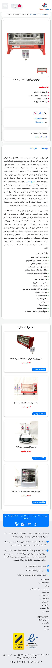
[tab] (44, 148)
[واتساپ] (23, 524)
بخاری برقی (32, 14)
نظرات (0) (33, 148)
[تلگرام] (29, 524)
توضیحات (44, 148)
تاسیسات (41, 14)
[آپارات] (17, 524)
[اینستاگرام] (35, 524)
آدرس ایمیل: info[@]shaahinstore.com (32, 575)
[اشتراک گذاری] (45, 113)
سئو (26, 661)
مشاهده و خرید (39, 369)
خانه (46, 14)
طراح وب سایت (36, 661)
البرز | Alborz (39, 122)
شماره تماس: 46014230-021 (36, 566)
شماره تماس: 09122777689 (36, 570)
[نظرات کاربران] (40, 113)
